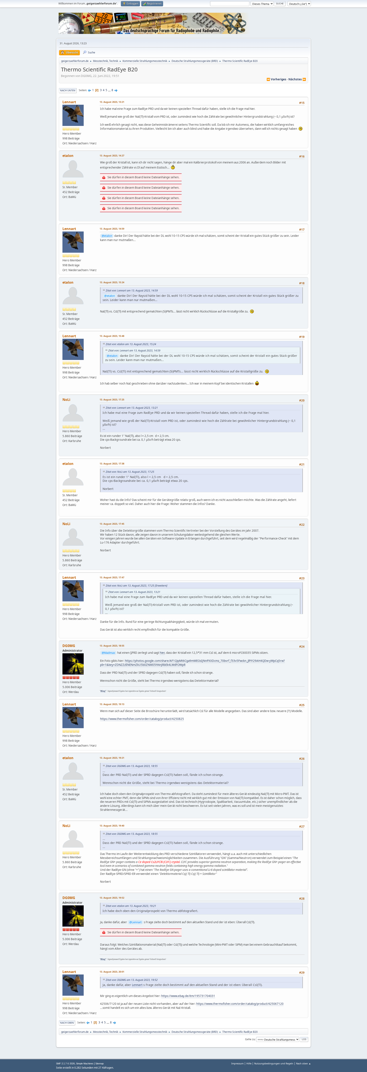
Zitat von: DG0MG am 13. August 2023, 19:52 (132, 980)
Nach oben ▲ (303, 1063)
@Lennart (135, 922)
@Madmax (108, 653)
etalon (67, 155)
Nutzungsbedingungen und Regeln (273, 1063)
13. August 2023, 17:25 (112, 399)
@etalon (107, 236)
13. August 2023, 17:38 (112, 463)
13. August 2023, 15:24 (112, 282)
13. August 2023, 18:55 (112, 645)
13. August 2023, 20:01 (112, 971)
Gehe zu (250, 1039)
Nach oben (67, 1022)
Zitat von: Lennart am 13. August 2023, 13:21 (132, 408)
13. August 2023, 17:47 (112, 577)
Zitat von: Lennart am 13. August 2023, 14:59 (132, 290)
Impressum (237, 1063)
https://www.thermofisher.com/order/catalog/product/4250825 (142, 719)
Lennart (69, 102)
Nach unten (67, 90)
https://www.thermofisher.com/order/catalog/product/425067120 (240, 1004)
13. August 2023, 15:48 (112, 335)
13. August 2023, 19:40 (112, 825)
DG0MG (68, 645)
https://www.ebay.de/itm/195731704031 (188, 996)
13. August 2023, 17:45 (112, 523)
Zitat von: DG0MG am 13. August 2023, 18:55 (132, 766)
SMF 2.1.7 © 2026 (65, 1063)
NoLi (66, 399)
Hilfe (248, 1063)
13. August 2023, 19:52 (112, 897)
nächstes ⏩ (297, 79)
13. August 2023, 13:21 (112, 101)
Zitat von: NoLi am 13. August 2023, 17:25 (130, 472)
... (109, 90)
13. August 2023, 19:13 (112, 704)
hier (162, 653)
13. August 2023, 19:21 (112, 757)
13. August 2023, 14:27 (112, 155)
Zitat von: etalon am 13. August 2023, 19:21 (131, 906)
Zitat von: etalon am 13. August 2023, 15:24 (131, 344)
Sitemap (99, 1063)
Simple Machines (84, 1063)
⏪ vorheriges (276, 79)
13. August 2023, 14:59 (112, 228)
